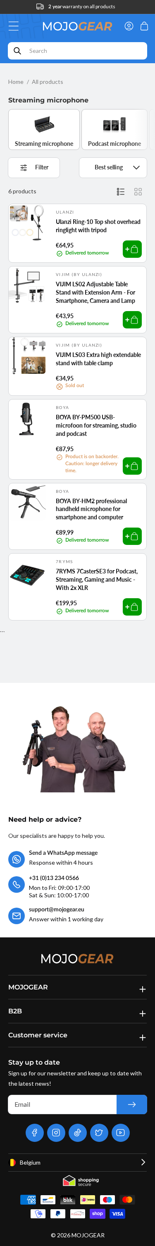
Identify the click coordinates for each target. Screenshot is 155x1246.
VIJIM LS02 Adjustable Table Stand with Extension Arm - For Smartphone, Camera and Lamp (95, 292)
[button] (16, 26)
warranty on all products (81, 6)
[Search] (17, 51)
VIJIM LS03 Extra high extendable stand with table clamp (98, 358)
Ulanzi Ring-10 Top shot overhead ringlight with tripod (98, 225)
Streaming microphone (44, 143)
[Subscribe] (132, 1104)
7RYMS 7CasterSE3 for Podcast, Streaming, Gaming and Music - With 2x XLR (97, 579)
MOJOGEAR (88, 1235)
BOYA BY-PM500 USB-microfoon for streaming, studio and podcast (96, 425)
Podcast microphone (114, 143)
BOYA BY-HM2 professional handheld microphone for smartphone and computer (91, 509)
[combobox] (77, 51)
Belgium (30, 1162)
